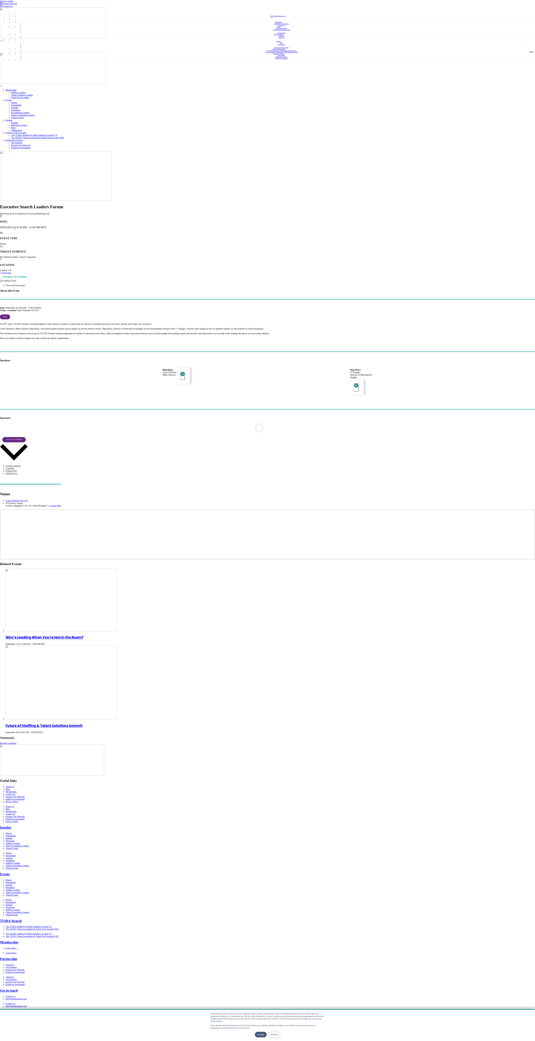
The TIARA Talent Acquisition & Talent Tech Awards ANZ (281, 52)
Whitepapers (281, 44)
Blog (281, 43)
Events (279, 27)
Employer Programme (281, 58)
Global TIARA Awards (278, 49)
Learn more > (281, 25)
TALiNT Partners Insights (281, 47)
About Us (281, 36)
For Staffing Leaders (281, 28)
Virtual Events (281, 33)
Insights (278, 41)
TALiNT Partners (279, 34)
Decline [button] (274, 1034)
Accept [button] (260, 1034)
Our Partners (281, 55)
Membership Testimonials (281, 24)
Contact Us (281, 37)
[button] (531, 47)
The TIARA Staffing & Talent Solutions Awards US (281, 50)
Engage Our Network (281, 57)
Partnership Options (278, 53)
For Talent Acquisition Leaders (281, 30)
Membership (278, 22)
